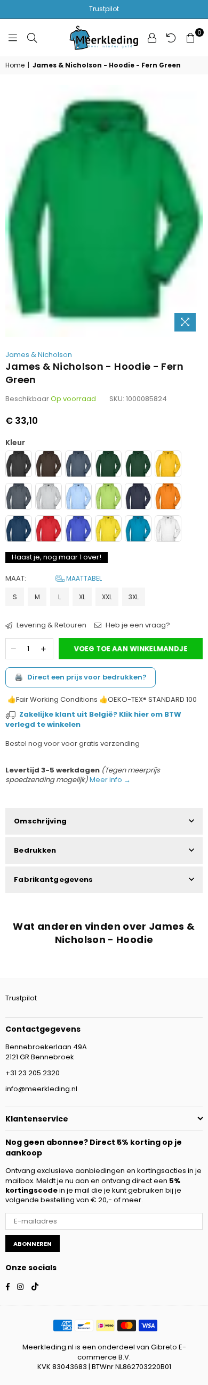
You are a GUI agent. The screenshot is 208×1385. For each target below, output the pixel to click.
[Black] (18, 465)
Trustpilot (104, 8)
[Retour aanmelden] (171, 38)
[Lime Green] (108, 497)
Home (15, 65)
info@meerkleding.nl (41, 1089)
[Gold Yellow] (168, 465)
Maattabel (83, 578)
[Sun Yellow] (108, 530)
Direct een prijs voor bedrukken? (80, 677)
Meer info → (109, 780)
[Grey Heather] (48, 497)
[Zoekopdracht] (32, 38)
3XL (134, 596)
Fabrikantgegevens (53, 879)
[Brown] (48, 465)
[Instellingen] (152, 38)
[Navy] (138, 497)
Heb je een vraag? (137, 625)
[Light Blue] (78, 497)
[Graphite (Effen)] (18, 497)
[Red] (48, 530)
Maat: (53, 578)
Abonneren (32, 1243)
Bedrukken (35, 850)
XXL (107, 596)
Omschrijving (40, 821)
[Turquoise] (138, 530)
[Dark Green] (108, 465)
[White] (168, 530)
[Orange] (168, 497)
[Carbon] (78, 465)
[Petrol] (18, 530)
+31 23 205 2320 (32, 1073)
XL (82, 596)
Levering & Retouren (50, 625)
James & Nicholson (38, 355)
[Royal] (78, 530)
